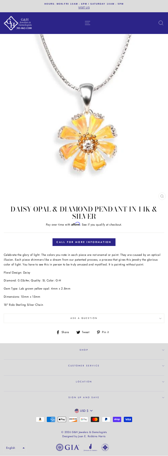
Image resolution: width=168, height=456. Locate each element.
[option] (84, 6)
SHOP (84, 350)
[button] (14, 448)
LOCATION (84, 381)
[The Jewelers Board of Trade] (105, 448)
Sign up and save (84, 397)
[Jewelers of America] (90, 448)
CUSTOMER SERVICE (84, 365)
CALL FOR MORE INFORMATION (84, 242)
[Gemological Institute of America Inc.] (67, 448)
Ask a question (84, 318)
